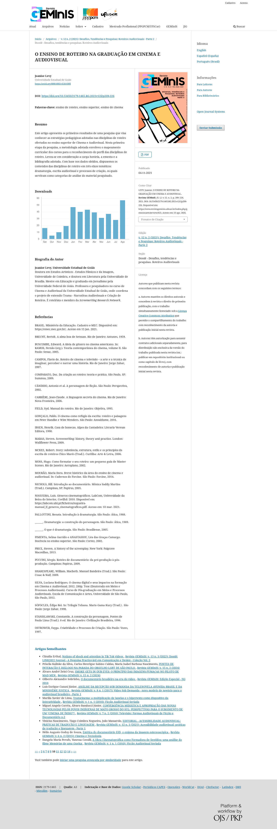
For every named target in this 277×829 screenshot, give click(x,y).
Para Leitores (204, 84)
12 (61, 751)
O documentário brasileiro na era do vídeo (108, 679)
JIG (185, 26)
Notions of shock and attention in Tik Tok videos (93, 656)
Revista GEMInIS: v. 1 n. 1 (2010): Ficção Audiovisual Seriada (101, 702)
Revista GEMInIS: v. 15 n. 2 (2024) (158, 668)
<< (36, 751)
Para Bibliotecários (208, 95)
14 (68, 751)
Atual (32, 26)
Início (38, 39)
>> (74, 751)
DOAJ (200, 787)
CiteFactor (212, 787)
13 (65, 751)
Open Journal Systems (211, 111)
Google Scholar (131, 787)
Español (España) (208, 56)
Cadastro (97, 26)
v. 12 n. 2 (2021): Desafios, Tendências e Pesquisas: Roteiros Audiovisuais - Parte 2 (107, 39)
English (201, 50)
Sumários (56, 791)
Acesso (244, 3)
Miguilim (41, 791)
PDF (146, 154)
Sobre (80, 26)
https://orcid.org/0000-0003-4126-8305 (53, 83)
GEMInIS (171, 26)
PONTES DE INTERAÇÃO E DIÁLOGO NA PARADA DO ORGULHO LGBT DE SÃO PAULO (108, 666)
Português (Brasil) (208, 61)
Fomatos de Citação (152, 219)
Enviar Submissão (211, 127)
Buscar (240, 26)
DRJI (238, 787)
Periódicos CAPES (154, 787)
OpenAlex (174, 787)
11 (57, 751)
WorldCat (188, 787)
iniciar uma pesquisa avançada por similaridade (90, 760)
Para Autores (204, 90)
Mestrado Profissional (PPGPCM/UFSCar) (134, 26)
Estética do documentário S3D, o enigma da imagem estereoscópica (126, 732)
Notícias (65, 26)
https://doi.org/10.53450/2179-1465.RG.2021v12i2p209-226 (78, 96)
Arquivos (48, 26)
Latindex (227, 787)
